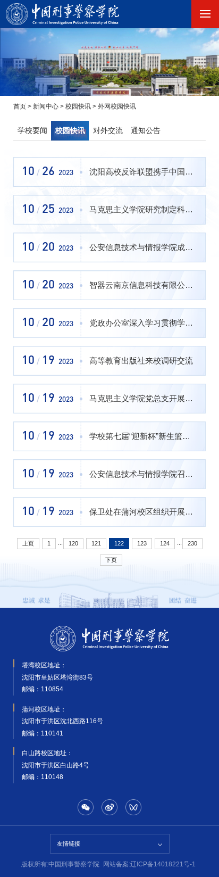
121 (96, 543)
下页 (111, 560)
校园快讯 (78, 106)
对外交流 (108, 131)
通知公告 (146, 131)
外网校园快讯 (117, 106)
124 (165, 543)
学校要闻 (32, 131)
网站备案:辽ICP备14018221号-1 (149, 864)
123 (142, 543)
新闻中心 (45, 106)
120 (73, 543)
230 (192, 543)
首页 (19, 106)
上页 (28, 543)
